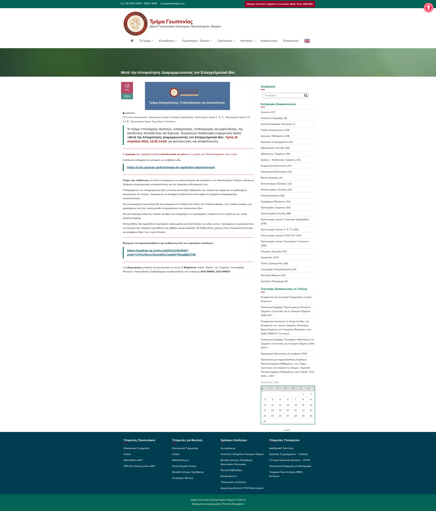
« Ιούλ (286, 430)
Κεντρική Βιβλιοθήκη (231, 470)
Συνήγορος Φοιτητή (182, 478)
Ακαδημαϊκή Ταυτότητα (281, 448)
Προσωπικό (224, 40)
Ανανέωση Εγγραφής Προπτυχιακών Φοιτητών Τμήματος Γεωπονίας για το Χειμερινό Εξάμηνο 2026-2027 (286, 311)
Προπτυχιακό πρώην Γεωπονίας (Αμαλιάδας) (171, 117)
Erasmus (265, 112)
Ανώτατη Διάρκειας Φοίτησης (276, 124)
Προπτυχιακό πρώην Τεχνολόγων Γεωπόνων (153, 121)
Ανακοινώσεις (269, 40)
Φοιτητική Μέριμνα (271, 275)
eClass (127, 454)
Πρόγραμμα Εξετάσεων (273, 201)
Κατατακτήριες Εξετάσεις (274, 183)
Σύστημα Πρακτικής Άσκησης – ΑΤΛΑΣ (289, 460)
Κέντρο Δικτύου (229, 476)
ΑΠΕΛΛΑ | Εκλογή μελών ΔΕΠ (139, 466)
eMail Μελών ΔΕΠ (133, 460)
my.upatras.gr (228, 448)
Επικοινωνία (290, 40)
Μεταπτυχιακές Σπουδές (274, 189)
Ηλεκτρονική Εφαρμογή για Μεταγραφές (290, 466)
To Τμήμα (145, 40)
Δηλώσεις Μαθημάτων (273, 136)
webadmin (130, 113)
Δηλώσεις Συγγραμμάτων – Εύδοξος (288, 454)
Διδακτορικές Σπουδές (272, 147)
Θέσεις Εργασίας (270, 177)
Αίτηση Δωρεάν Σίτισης (184, 466)
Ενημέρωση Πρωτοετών (273, 165)
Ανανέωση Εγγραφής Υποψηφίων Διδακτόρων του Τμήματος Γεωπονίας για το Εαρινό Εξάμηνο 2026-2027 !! (288, 343)
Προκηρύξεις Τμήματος (273, 207)
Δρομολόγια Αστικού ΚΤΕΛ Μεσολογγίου (242, 488)
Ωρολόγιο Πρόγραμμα (272, 281)
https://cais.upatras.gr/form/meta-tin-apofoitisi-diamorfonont (171, 167)
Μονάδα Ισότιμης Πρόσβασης (188, 472)
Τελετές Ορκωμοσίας (272, 263)
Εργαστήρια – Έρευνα (195, 40)
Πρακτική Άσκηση (270, 195)
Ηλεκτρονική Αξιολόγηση (274, 171)
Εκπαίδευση (166, 40)
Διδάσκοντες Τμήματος (273, 153)
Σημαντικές (266, 257)
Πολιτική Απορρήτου (233, 503)
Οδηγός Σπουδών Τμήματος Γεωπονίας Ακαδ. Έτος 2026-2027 (280, 4)
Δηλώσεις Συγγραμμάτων (274, 142)
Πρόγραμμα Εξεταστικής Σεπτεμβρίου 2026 (284, 353)
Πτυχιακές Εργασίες (271, 251)
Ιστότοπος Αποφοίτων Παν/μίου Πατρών (242, 454)
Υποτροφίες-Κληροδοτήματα (276, 269)
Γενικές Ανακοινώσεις (136, 117)
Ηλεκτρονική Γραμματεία (136, 448)
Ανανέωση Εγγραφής (272, 118)
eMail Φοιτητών (180, 460)
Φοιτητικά (246, 40)
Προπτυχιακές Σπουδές (273, 213)
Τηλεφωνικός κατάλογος (233, 482)
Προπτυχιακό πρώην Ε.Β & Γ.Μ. (278, 235)
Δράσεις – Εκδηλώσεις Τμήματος (278, 159)
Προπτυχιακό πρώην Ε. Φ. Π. (209, 117)
